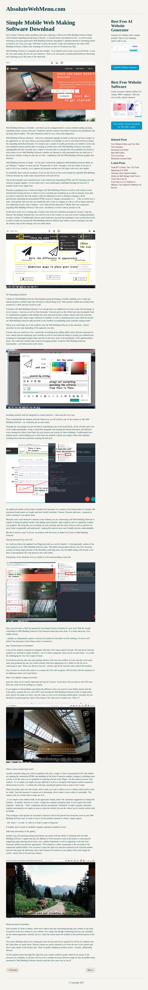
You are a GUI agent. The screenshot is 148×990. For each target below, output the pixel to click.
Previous (12, 970)
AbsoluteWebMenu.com (35, 9)
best (46, 438)
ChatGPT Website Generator (125, 67)
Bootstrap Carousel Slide (121, 158)
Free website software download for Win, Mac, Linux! (126, 125)
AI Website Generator (121, 25)
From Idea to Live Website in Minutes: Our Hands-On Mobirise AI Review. (126, 185)
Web (78, 532)
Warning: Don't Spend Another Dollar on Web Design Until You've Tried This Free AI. (125, 176)
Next (90, 970)
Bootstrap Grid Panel (119, 150)
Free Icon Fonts (117, 156)
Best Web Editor (118, 153)
